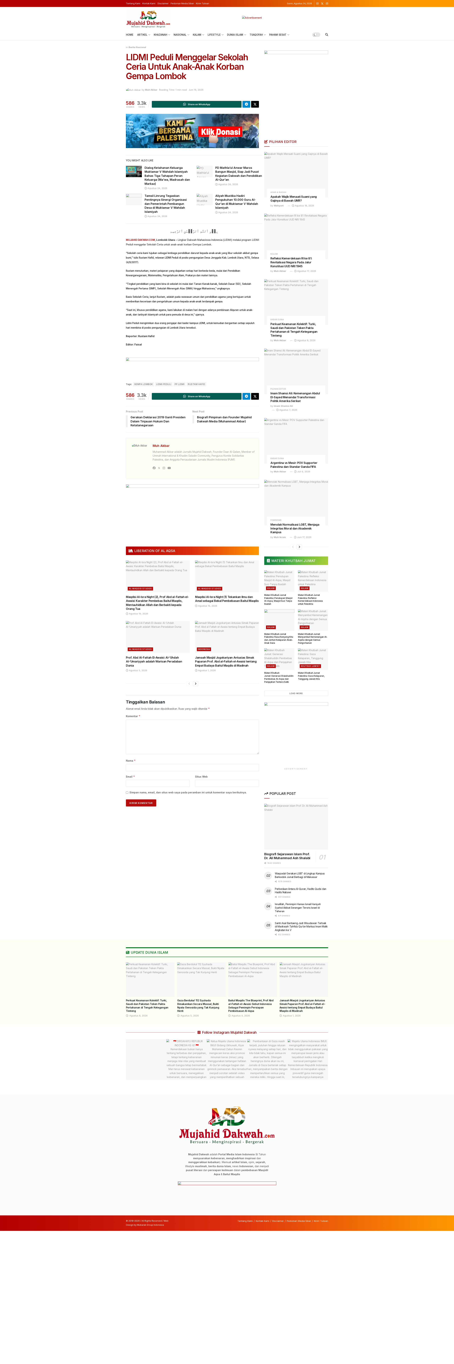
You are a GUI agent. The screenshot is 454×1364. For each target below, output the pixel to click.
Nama (131, 760)
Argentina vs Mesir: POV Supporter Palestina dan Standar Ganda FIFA (293, 464)
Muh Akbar (151, 89)
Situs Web (201, 776)
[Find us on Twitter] (322, 3)
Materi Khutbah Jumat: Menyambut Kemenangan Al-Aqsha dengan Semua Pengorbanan (312, 638)
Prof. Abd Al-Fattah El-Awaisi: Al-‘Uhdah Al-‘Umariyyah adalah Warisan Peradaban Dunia (154, 661)
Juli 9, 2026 (303, 471)
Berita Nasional (137, 47)
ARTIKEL (142, 34)
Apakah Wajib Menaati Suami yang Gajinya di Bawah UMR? (293, 198)
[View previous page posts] (189, 683)
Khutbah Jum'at (310, 666)
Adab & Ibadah (278, 192)
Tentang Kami (133, 3)
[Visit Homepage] (148, 17)
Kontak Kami (148, 3)
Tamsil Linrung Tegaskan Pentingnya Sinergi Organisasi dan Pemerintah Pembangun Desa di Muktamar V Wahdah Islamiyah (166, 204)
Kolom (274, 254)
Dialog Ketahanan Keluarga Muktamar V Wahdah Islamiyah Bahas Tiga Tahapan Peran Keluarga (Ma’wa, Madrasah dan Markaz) (167, 175)
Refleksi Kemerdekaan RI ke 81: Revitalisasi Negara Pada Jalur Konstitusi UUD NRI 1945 (291, 262)
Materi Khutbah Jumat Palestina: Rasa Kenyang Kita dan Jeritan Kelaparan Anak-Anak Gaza (278, 638)
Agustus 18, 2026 (304, 205)
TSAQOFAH (256, 34)
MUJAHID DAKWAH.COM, (141, 240)
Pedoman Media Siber (182, 3)
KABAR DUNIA (277, 320)
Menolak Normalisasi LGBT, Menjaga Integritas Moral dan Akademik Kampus (294, 528)
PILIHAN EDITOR (278, 389)
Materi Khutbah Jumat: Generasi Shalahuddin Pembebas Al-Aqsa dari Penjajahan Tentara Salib (279, 677)
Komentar (133, 716)
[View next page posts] (195, 683)
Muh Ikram (280, 537)
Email (130, 776)
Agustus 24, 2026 (157, 188)
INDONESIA (204, 649)
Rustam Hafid (196, 384)
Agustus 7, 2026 (288, 409)
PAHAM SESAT (277, 34)
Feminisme (276, 520)
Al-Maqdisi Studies (140, 588)
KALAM (197, 34)
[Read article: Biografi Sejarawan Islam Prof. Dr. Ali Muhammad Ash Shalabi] (296, 826)
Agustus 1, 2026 (206, 670)
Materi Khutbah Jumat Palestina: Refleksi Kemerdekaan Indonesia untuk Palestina (310, 599)
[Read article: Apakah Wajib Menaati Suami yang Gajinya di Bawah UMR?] (296, 175)
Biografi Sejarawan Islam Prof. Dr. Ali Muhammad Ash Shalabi (287, 856)
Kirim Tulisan (202, 3)
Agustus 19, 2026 (138, 613)
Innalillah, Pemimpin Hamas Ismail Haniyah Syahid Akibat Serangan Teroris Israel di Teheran (298, 908)
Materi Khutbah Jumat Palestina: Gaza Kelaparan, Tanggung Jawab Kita (311, 676)
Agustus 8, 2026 (306, 340)
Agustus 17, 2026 (306, 271)
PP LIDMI (180, 384)
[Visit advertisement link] (252, 18)
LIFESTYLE (214, 34)
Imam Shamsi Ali (283, 405)
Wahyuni (279, 205)
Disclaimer (162, 3)
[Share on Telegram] (246, 104)
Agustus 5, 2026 (137, 670)
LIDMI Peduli (163, 384)
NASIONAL (180, 34)
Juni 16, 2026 (196, 89)
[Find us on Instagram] (317, 3)
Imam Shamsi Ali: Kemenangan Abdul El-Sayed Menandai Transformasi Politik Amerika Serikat (295, 397)
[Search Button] (326, 34)
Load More (296, 693)
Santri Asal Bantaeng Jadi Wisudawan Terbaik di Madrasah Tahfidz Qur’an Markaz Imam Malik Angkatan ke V (301, 926)
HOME (129, 34)
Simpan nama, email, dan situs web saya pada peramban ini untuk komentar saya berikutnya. (188, 792)
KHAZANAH (160, 34)
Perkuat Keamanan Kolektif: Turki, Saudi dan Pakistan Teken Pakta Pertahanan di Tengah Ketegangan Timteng (293, 329)
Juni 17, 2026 (303, 537)
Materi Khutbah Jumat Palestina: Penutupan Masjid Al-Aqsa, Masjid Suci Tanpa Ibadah (278, 599)
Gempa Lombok (143, 384)
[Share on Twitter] (255, 104)
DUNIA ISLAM (235, 34)
